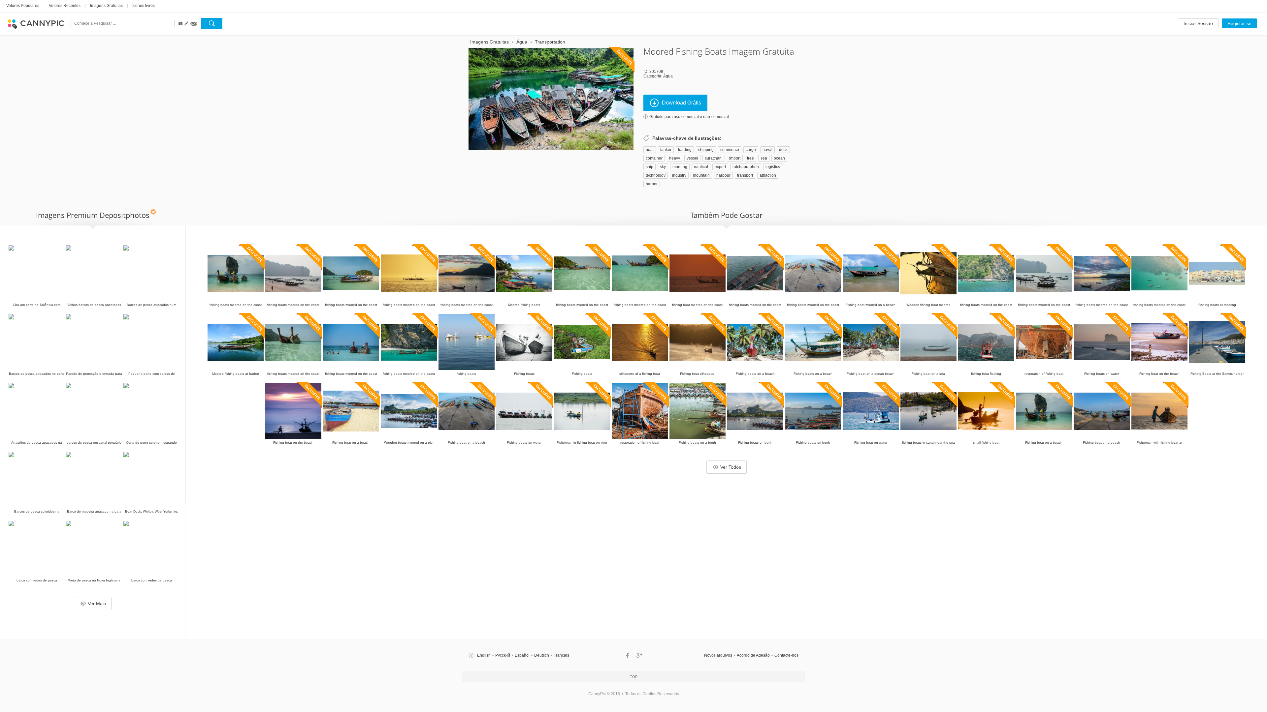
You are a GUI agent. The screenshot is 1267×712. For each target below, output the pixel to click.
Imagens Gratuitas (106, 5)
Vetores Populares (22, 5)
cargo (751, 149)
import (734, 158)
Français (561, 655)
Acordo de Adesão (753, 655)
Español (522, 655)
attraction (768, 175)
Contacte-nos (786, 655)
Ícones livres (143, 5)
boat (650, 149)
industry (679, 175)
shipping (706, 149)
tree (750, 158)
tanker (665, 149)
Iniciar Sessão (1198, 23)
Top (633, 677)
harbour (723, 175)
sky (663, 166)
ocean (779, 158)
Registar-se (1239, 23)
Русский (502, 655)
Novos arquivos (718, 655)
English (484, 655)
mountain (701, 175)
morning (679, 166)
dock (783, 149)
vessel (692, 158)
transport (745, 175)
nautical (701, 166)
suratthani (714, 158)
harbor (652, 184)
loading (685, 149)
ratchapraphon (745, 166)
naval (767, 149)
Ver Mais (97, 603)
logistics (772, 166)
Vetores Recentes (65, 5)
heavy (674, 158)
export (720, 166)
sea (764, 158)
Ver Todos (730, 467)
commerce (729, 149)
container (654, 158)
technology (656, 175)
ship (649, 166)
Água (668, 76)
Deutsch (541, 655)
